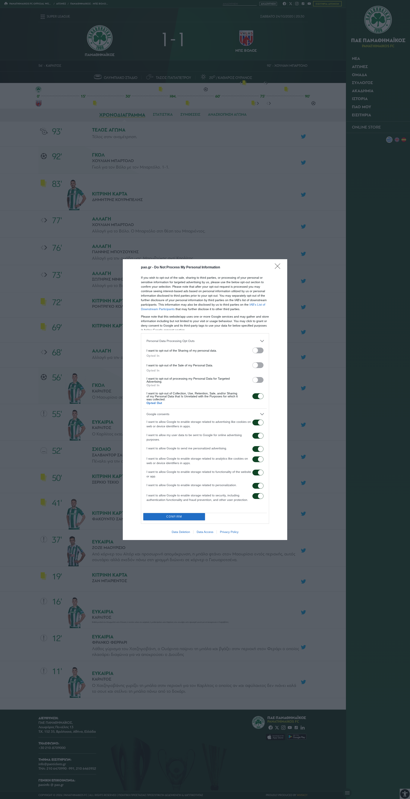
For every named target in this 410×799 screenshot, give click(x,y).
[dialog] (205, 399)
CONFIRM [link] (174, 516)
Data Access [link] (205, 532)
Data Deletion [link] (181, 532)
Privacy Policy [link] (229, 532)
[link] (279, 267)
